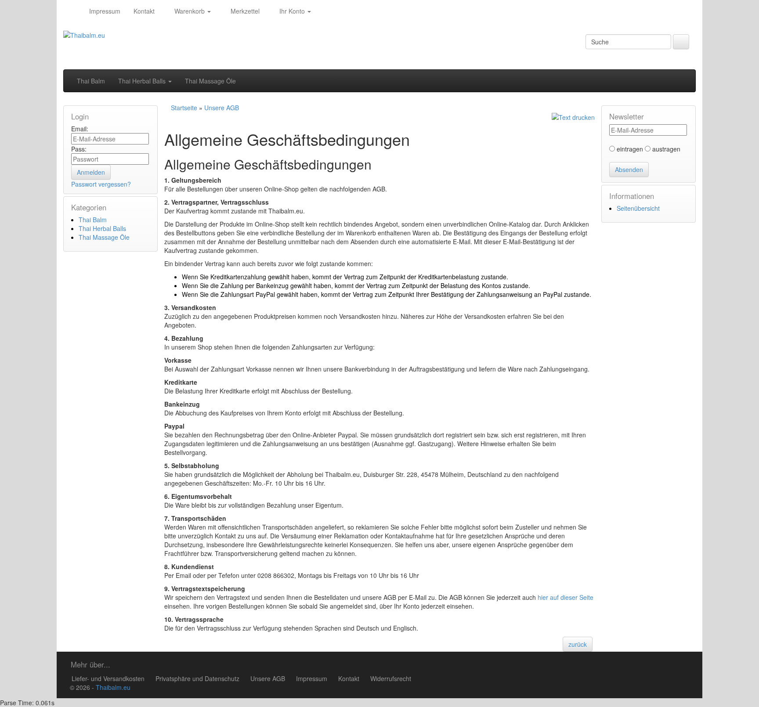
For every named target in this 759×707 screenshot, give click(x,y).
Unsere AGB (267, 678)
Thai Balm (91, 80)
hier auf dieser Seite (565, 597)
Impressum (104, 11)
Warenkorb (189, 11)
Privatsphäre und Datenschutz (197, 678)
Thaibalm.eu (113, 687)
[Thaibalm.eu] (73, 11)
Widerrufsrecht (390, 678)
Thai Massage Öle (210, 80)
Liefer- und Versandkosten (108, 678)
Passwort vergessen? (101, 184)
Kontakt (144, 11)
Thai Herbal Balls (142, 80)
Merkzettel (244, 11)
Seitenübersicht (638, 208)
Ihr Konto (292, 11)
